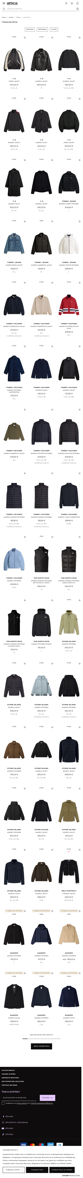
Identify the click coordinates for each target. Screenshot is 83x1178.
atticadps (9, 1116)
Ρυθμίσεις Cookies (13, 1169)
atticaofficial (10, 1122)
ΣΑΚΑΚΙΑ (29, 29)
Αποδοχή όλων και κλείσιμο (62, 1169)
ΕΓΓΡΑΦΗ (46, 1097)
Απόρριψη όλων (37, 1169)
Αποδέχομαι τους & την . (29, 1103)
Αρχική (4, 17)
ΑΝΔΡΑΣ (11, 17)
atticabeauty (22, 1122)
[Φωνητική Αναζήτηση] (77, 9)
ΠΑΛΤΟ (54, 29)
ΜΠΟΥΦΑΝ (42, 29)
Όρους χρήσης (22, 1103)
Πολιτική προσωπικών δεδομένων (42, 1103)
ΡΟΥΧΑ (18, 17)
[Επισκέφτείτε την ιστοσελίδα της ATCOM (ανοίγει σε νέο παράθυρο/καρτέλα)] (71, 1175)
